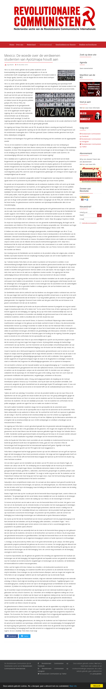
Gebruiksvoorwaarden (89, 223)
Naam (82, 215)
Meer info (73, 686)
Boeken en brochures (88, 45)
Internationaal (46, 45)
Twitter (25, 636)
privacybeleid (97, 674)
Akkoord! (96, 685)
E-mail (82, 219)
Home (11, 45)
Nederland (31, 45)
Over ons (19, 45)
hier (83, 164)
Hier (95, 663)
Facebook (12, 636)
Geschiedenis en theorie (66, 45)
